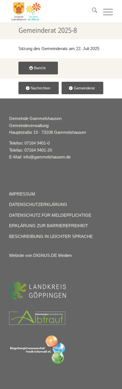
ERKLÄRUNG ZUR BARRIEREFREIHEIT (48, 225)
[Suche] (91, 11)
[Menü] (105, 11)
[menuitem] (91, 11)
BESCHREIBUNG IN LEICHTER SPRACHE (51, 236)
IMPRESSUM (22, 194)
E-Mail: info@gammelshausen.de (40, 156)
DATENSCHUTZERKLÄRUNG (38, 204)
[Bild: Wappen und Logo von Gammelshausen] (50, 11)
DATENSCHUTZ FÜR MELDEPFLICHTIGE (50, 215)
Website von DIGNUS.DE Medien (40, 255)
